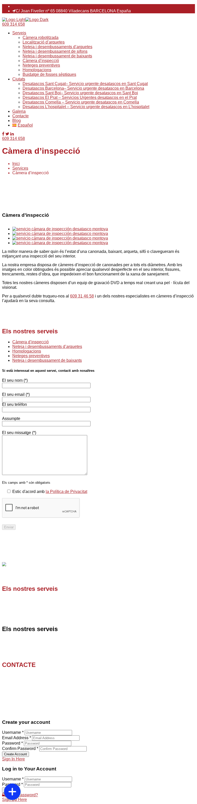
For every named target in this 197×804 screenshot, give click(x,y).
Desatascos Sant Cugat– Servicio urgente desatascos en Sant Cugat (85, 83)
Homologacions (37, 70)
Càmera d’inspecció (41, 60)
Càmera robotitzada (40, 37)
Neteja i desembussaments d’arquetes (57, 47)
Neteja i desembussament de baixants (57, 56)
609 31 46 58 (82, 296)
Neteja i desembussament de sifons (55, 51)
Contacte (20, 116)
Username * (13, 732)
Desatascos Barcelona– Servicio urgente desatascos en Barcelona (83, 88)
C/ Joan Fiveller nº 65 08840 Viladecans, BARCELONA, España (37, 696)
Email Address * (16, 738)
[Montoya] (13, 19)
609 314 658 (13, 24)
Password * (12, 743)
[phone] (12, 775)
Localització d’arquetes (44, 42)
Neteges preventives (41, 65)
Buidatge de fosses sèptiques (49, 74)
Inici (16, 163)
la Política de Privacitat (66, 491)
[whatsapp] (12, 763)
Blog (16, 120)
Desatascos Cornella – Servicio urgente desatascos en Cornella (81, 102)
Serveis (19, 33)
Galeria (19, 111)
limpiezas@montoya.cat (38, 6)
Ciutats (18, 79)
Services (20, 168)
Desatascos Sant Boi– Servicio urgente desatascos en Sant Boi (80, 93)
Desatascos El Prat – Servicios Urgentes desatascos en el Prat (80, 97)
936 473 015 (27, 680)
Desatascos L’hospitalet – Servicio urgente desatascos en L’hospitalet (86, 107)
